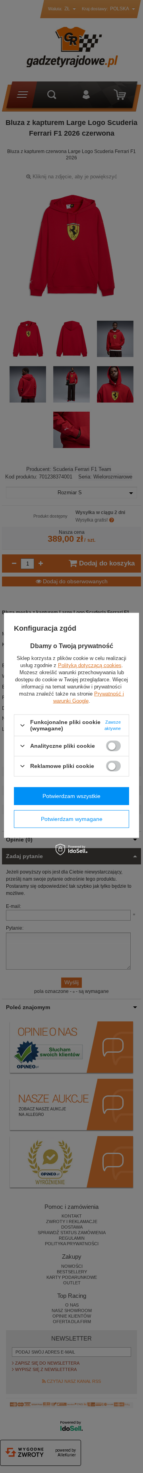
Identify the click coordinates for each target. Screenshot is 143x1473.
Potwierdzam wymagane (71, 819)
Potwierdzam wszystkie (71, 796)
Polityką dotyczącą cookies (90, 665)
